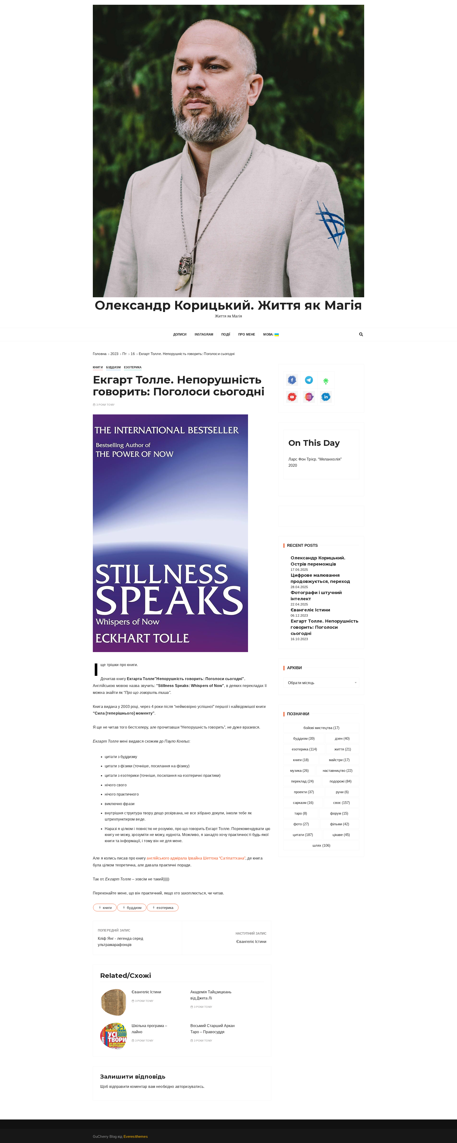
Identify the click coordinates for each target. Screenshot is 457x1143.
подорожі (341, 781)
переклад (302, 781)
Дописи (180, 334)
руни (342, 792)
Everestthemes (136, 1136)
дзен (342, 738)
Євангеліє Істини (251, 942)
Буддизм (113, 367)
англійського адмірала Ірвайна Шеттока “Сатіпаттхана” (196, 858)
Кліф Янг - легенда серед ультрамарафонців (120, 941)
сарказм (303, 803)
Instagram (204, 334)
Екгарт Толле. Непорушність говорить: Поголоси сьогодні (324, 627)
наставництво (338, 770)
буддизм (134, 908)
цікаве (341, 835)
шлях (321, 845)
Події (225, 334)
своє (341, 803)
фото (301, 824)
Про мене (246, 334)
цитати (303, 835)
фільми (339, 824)
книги (107, 908)
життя (342, 749)
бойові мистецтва (321, 728)
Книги (98, 367)
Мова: (268, 334)
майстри (339, 760)
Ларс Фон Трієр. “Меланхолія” (315, 459)
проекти (304, 792)
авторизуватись (189, 1087)
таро (300, 813)
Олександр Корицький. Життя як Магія (228, 305)
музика (299, 770)
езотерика (165, 908)
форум (339, 813)
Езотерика (133, 367)
